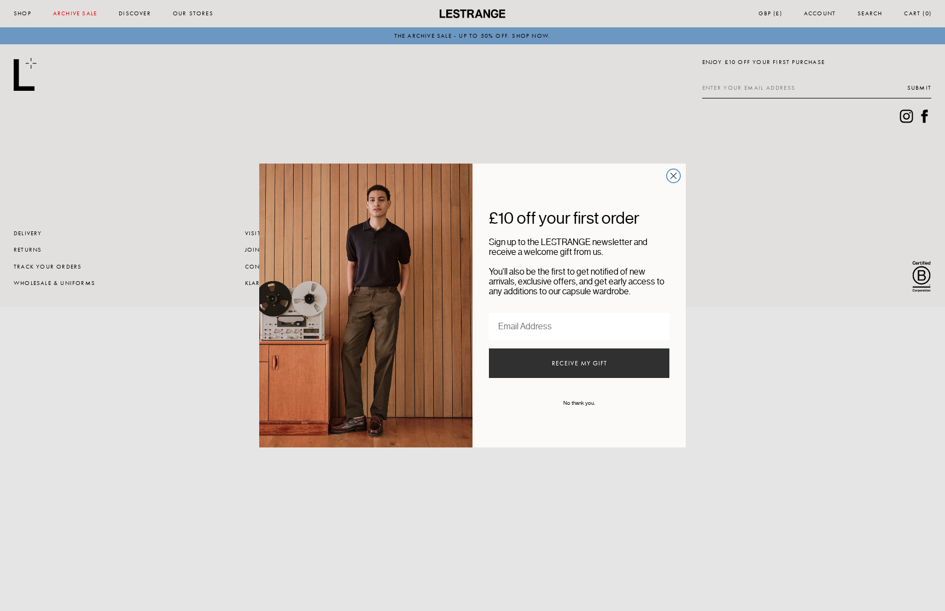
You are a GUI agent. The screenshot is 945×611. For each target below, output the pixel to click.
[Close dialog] (673, 176)
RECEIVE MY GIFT (579, 363)
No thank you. (579, 403)
